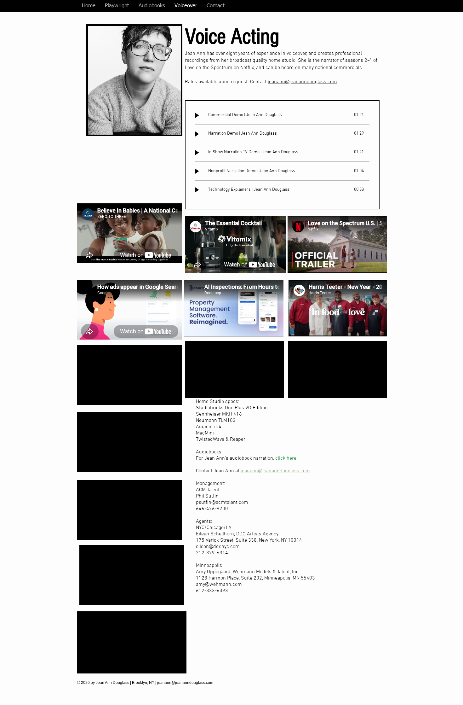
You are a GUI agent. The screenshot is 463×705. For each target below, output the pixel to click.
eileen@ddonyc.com (218, 547)
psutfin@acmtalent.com (222, 502)
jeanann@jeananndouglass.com (302, 82)
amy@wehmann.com (219, 584)
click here (285, 458)
